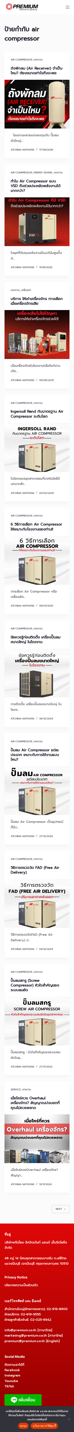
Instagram (12, 1375)
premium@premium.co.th (25, 1341)
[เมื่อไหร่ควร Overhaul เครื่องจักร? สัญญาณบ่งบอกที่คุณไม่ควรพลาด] (37, 1138)
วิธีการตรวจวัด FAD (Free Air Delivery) (35, 870)
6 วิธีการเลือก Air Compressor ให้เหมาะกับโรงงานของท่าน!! (36, 526)
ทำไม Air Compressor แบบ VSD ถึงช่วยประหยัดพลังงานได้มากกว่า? (35, 186)
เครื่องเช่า (26, 290)
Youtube (11, 1381)
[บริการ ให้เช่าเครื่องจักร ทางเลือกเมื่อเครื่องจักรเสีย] (37, 334)
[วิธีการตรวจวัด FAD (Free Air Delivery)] (37, 903)
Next (59, 1209)
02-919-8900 (57, 1309)
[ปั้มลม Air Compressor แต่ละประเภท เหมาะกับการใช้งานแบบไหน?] (37, 790)
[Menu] (67, 7)
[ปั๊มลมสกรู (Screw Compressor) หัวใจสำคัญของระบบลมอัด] (37, 1021)
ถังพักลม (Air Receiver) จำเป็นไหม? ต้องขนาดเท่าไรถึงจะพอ (36, 70)
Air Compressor (21, 59)
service (16, 1089)
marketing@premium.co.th (26, 1335)
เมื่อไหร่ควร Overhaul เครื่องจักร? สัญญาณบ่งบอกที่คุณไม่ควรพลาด (35, 1103)
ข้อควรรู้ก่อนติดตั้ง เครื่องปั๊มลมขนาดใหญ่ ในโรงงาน (35, 639)
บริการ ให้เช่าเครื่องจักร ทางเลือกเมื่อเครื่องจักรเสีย (37, 301)
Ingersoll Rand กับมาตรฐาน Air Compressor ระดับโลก (37, 414)
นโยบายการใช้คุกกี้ (44, 1425)
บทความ (38, 59)
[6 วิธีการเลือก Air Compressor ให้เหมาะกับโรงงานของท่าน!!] (37, 560)
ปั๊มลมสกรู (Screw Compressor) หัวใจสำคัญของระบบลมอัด (35, 985)
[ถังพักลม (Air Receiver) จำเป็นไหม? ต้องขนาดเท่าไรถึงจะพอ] (37, 104)
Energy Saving (43, 172)
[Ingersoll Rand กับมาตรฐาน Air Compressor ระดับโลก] (37, 447)
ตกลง (23, 1425)
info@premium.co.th (20, 1330)
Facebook (12, 1370)
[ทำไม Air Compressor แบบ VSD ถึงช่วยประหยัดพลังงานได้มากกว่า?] (37, 221)
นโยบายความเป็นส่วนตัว (21, 1285)
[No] (69, 1419)
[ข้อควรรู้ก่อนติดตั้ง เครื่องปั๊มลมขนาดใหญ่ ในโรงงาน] (37, 673)
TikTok (9, 1386)
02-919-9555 (31, 1314)
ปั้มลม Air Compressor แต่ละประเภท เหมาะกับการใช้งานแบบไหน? (35, 755)
